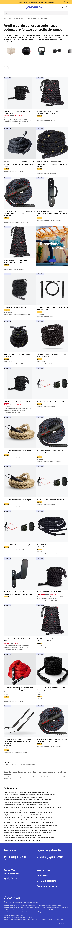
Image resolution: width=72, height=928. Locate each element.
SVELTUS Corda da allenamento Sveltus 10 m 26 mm (19, 356)
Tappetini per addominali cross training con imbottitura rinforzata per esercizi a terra (30, 830)
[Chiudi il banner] (67, 2)
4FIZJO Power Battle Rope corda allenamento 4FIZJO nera (48, 112)
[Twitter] (8, 878)
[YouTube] (12, 878)
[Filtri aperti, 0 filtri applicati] (6, 68)
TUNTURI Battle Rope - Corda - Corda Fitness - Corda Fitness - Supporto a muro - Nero (52, 213)
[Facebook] (5, 878)
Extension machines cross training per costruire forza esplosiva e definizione (28, 804)
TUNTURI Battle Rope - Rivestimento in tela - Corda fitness (52, 546)
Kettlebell (42, 58)
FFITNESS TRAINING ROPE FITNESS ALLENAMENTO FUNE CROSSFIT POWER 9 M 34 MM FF (52, 164)
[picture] (20, 93)
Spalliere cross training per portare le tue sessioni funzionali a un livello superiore (29, 822)
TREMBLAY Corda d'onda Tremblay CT (50, 402)
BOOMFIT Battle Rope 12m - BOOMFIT (17, 402)
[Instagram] (16, 878)
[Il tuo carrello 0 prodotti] (66, 7)
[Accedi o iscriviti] (62, 7)
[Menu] (6, 7)
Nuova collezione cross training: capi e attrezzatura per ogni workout (25, 820)
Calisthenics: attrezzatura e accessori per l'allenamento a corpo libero (26, 802)
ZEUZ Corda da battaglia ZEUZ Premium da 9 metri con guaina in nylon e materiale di (19, 163)
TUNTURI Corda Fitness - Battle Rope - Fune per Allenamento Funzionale (19, 212)
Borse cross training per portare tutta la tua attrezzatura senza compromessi (28, 812)
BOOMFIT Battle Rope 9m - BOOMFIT (17, 111)
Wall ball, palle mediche (26, 58)
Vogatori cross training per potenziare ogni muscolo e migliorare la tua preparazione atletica (33, 807)
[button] (30, 120)
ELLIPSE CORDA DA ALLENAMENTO (49, 592)
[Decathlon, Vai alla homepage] (34, 7)
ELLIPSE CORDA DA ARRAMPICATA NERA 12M (18, 640)
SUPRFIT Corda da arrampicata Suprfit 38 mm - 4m (19, 501)
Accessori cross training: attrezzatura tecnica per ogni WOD (23, 797)
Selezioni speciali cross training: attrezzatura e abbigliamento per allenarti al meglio (30, 825)
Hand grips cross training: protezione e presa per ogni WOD (22, 835)
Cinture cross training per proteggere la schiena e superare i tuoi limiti (26, 792)
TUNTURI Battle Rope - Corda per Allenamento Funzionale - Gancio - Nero (18, 593)
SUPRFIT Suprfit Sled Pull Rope (15, 307)
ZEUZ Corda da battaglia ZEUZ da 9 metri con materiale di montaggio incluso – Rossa (19, 690)
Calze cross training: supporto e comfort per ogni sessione (22, 840)
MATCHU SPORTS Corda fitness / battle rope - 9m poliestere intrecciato (51, 689)
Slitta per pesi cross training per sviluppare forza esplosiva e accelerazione (27, 832)
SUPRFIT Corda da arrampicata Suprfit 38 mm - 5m (19, 452)
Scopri (52, 260)
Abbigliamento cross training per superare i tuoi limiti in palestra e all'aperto (27, 815)
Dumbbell (57, 58)
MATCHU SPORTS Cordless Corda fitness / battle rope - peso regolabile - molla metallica (19, 741)
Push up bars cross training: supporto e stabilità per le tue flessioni (24, 827)
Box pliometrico (11, 58)
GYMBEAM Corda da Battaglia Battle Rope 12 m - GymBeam (52, 356)
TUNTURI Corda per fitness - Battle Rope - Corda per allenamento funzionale (52, 452)
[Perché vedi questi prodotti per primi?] (4, 73)
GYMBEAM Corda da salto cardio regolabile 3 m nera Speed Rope (52, 308)
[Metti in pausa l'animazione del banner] (64, 2)
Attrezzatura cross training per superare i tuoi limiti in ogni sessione (25, 810)
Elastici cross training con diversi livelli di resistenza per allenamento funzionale (29, 837)
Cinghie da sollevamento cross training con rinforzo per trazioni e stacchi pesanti (29, 794)
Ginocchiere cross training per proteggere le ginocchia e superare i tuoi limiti (28, 817)
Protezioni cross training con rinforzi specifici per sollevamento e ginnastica (28, 799)
